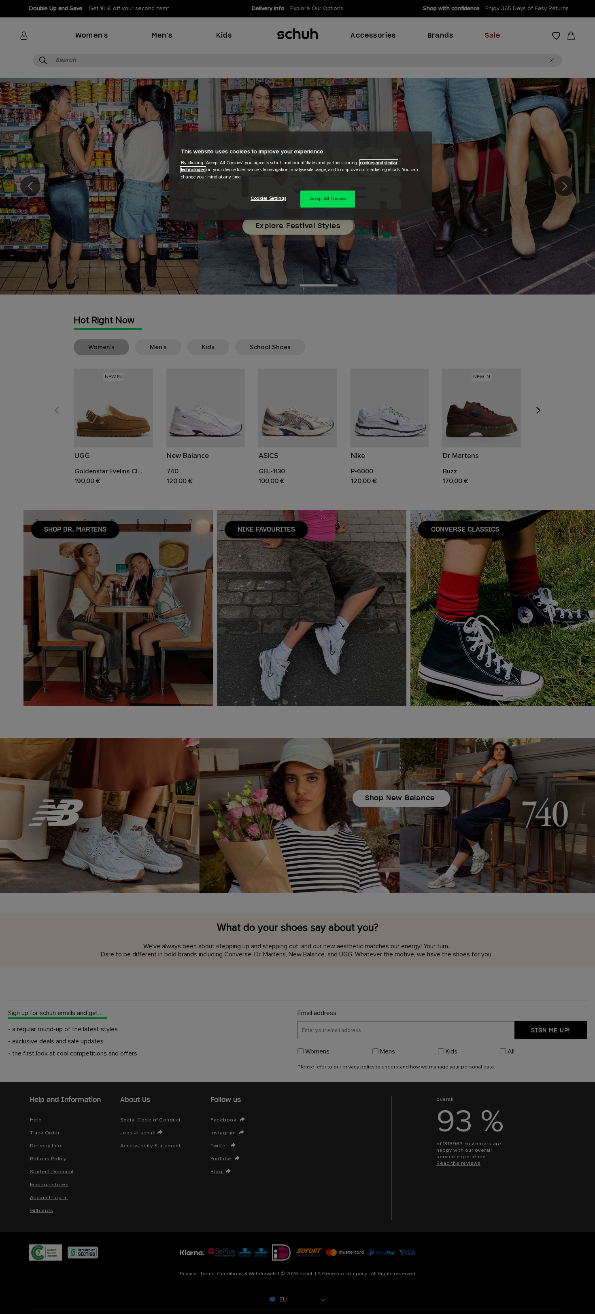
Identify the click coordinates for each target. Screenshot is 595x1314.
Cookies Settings (268, 198)
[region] (300, 175)
